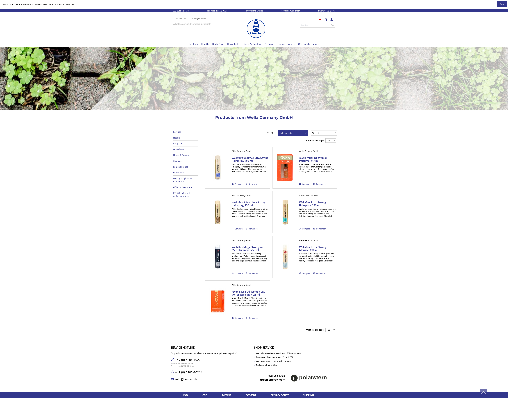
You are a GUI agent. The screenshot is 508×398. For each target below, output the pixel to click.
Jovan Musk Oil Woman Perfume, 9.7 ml (313, 159)
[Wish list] (325, 19)
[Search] (332, 25)
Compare (238, 184)
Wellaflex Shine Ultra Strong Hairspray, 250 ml (248, 204)
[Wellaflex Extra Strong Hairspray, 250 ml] (285, 212)
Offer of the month (182, 187)
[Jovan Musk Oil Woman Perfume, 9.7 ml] (285, 167)
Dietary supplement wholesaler (182, 180)
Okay (502, 4)
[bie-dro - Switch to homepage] (248, 27)
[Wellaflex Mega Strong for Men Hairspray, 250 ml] (218, 257)
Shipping (308, 395)
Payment (251, 395)
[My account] (332, 19)
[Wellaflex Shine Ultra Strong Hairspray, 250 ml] (218, 212)
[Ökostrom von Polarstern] (295, 378)
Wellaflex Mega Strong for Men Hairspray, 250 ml (247, 249)
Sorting (270, 132)
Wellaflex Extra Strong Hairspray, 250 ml (312, 204)
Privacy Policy (280, 395)
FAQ (185, 395)
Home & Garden (181, 155)
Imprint (226, 395)
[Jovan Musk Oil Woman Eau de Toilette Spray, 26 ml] (218, 301)
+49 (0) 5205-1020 (188, 360)
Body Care (178, 143)
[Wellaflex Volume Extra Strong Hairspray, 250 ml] (218, 167)
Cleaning (177, 160)
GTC (204, 395)
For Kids (177, 131)
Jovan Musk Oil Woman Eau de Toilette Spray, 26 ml (248, 293)
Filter (318, 132)
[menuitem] (325, 19)
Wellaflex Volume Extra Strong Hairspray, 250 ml (250, 159)
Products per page (314, 140)
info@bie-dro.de (200, 18)
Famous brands (180, 166)
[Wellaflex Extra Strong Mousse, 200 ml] (285, 257)
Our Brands (178, 172)
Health (176, 137)
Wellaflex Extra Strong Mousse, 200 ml (312, 249)
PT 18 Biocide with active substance (182, 195)
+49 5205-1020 (180, 18)
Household (178, 149)
